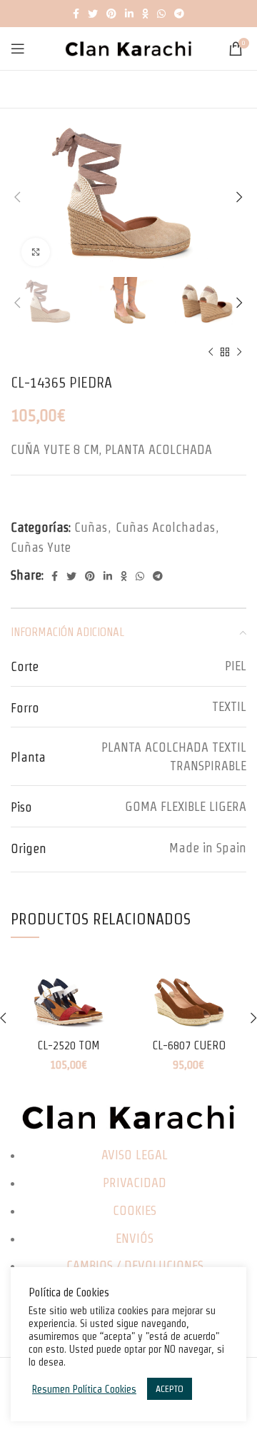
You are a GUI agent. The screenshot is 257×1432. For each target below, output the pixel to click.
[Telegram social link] (179, 13)
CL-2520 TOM (68, 1045)
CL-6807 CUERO (189, 1045)
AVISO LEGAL (134, 1154)
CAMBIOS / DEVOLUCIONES (134, 1265)
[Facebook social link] (76, 13)
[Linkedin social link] (129, 13)
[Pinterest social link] (111, 13)
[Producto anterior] (210, 353)
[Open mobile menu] (18, 48)
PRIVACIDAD (134, 1182)
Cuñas (90, 527)
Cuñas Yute (41, 547)
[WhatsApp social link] (161, 13)
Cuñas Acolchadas (165, 527)
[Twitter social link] (93, 13)
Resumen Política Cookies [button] (84, 1389)
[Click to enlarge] (35, 252)
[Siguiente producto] (239, 353)
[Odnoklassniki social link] (145, 13)
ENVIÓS (134, 1238)
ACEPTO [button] (169, 1388)
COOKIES (134, 1210)
